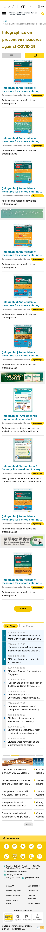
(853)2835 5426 (32, 878)
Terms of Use (34, 903)
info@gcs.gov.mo (14, 875)
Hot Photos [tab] (27, 626)
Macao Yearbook (14, 896)
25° (30, 6)
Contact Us (33, 891)
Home (4, 21)
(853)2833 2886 (13, 878)
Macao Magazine (13, 891)
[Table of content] (3, 14)
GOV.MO (10, 886)
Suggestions (34, 886)
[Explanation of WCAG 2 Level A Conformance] (40, 927)
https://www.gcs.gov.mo (17, 871)
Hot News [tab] (10, 626)
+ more (38, 824)
